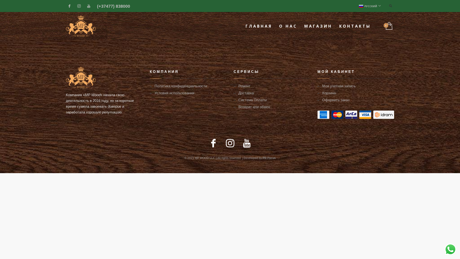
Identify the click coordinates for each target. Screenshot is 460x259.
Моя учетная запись (339, 85)
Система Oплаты (252, 99)
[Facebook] (69, 6)
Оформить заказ (336, 99)
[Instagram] (79, 6)
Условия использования (174, 92)
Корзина (329, 92)
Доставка (246, 92)
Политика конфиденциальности (181, 85)
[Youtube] (88, 6)
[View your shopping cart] (388, 26)
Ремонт (244, 85)
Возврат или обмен (254, 106)
